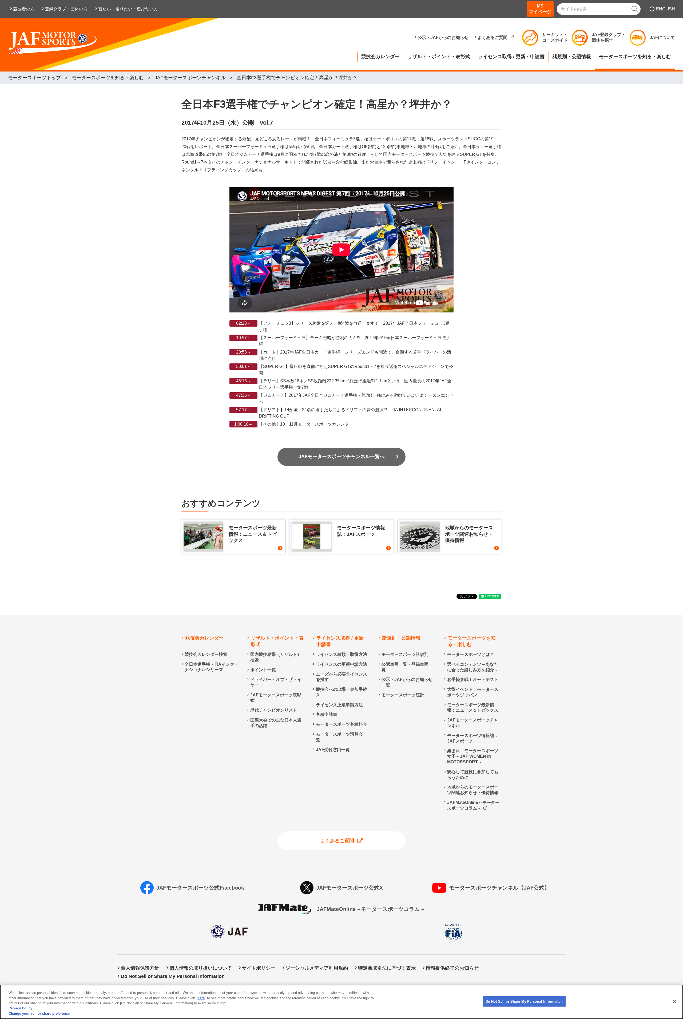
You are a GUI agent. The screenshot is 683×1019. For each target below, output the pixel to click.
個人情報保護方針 (140, 968)
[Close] (674, 1001)
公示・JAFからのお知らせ (443, 37)
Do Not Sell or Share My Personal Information (524, 1002)
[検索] (635, 9)
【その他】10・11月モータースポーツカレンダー (306, 424)
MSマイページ (540, 8)
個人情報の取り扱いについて (200, 968)
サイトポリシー (258, 968)
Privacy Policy (20, 1008)
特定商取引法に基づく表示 (387, 968)
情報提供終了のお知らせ (452, 968)
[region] (341, 1002)
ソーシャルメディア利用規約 (316, 968)
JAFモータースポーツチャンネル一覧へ (341, 456)
